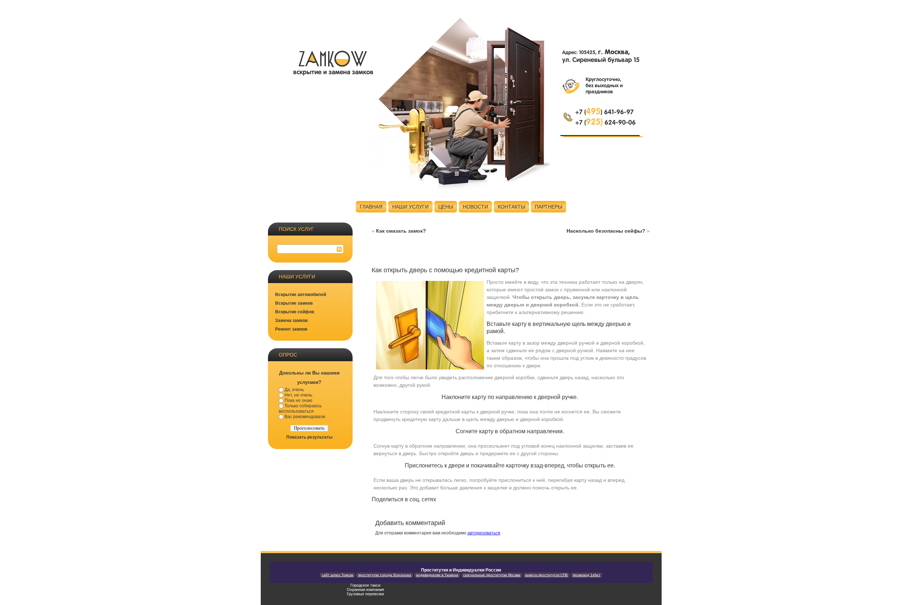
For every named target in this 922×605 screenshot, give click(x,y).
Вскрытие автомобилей (300, 294)
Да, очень (294, 389)
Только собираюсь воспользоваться (300, 408)
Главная (371, 207)
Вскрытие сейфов (294, 311)
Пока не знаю (298, 400)
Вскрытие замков (294, 303)
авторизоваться (483, 532)
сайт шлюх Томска (337, 575)
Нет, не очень (298, 395)
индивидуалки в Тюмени (437, 575)
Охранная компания (365, 589)
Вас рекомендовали (305, 416)
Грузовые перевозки (365, 594)
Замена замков (291, 320)
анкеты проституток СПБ (546, 575)
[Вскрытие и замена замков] (332, 61)
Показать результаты (309, 437)
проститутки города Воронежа (384, 575)
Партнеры (548, 207)
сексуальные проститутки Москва (491, 575)
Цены (445, 207)
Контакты (511, 207)
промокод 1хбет (586, 575)
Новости (475, 207)
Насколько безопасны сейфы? (606, 231)
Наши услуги (410, 207)
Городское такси (365, 585)
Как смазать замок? (401, 231)
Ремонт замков (291, 329)
